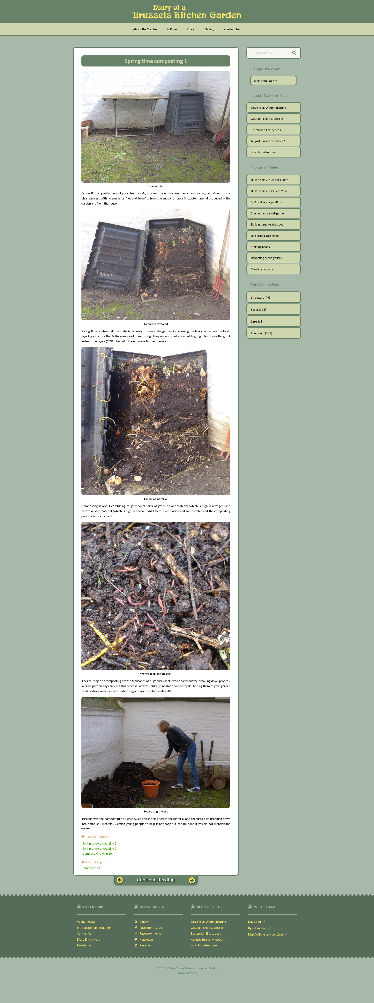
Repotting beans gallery (266, 258)
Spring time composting (266, 202)
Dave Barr (254, 921)
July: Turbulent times (264, 152)
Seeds (254, 309)
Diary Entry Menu (88, 939)
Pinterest (145, 945)
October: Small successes (267, 118)
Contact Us (84, 933)
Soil (97, 868)
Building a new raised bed (267, 224)
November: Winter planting (268, 107)
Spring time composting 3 (99, 848)
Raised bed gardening (265, 235)
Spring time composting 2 (99, 843)
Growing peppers (262, 269)
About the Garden (145, 29)
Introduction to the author (94, 927)
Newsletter (84, 945)
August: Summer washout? (268, 141)
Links (254, 321)
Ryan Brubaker (257, 928)
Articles (172, 29)
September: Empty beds (266, 130)
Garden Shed (232, 29)
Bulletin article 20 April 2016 (269, 180)
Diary (191, 29)
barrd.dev (191, 972)
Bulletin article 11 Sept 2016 (269, 191)
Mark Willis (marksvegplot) (265, 934)
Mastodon (145, 939)
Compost (87, 868)
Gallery (209, 29)
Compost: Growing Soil (97, 853)
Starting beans (260, 246)
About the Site (86, 921)
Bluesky (144, 921)
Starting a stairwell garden (268, 213)
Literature (257, 297)
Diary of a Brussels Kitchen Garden (188, 11)
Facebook (150, 927)
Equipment (258, 333)
